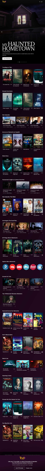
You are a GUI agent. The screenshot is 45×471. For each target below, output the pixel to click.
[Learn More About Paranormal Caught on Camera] (15, 192)
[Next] (43, 31)
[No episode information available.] (15, 371)
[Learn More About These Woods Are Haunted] (15, 289)
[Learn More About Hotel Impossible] (15, 127)
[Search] (39, 2)
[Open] (42, 2)
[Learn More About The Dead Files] (15, 233)
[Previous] (1, 31)
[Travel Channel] (4, 2)
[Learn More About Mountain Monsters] (15, 306)
